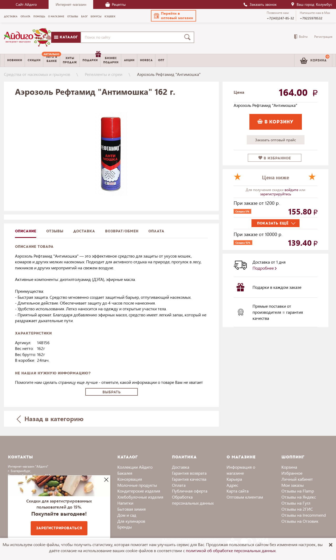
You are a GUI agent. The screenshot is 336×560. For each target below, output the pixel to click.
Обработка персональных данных (193, 500)
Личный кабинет (297, 479)
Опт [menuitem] (161, 60)
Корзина (289, 467)
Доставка (180, 467)
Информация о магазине (241, 470)
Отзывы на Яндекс (298, 497)
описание (25, 231)
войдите (292, 189)
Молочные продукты (137, 485)
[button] (173, 16)
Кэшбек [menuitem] (110, 16)
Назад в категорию (53, 418)
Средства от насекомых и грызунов (37, 74)
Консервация (129, 479)
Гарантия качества (189, 479)
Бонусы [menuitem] (96, 16)
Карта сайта (238, 491)
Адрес (232, 485)
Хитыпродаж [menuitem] (70, 60)
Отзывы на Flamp (297, 491)
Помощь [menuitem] (39, 16)
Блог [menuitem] (84, 16)
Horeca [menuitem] (146, 60)
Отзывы (54, 231)
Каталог (68, 37)
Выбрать (111, 392)
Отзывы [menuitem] (72, 16)
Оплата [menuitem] (25, 16)
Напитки (125, 503)
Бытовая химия (131, 509)
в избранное (276, 158)
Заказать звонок (263, 4)
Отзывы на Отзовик (299, 521)
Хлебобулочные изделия (140, 497)
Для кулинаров (131, 521)
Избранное (291, 473)
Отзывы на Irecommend (303, 515)
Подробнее (264, 268)
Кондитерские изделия (138, 491)
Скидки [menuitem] (34, 60)
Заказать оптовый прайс (275, 139)
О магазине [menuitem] (56, 16)
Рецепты (119, 4)
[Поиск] (188, 37)
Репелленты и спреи (103, 74)
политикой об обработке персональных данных (231, 550)
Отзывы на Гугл (295, 503)
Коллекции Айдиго (135, 467)
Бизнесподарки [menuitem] (110, 60)
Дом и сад (126, 515)
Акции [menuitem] (129, 60)
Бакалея (124, 473)
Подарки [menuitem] (90, 60)
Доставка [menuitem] (11, 16)
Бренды (124, 527)
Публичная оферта (189, 491)
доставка (84, 231)
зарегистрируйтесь (275, 193)
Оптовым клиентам (245, 497)
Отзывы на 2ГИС (297, 509)
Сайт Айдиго (26, 4)
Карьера (234, 479)
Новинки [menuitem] (14, 60)
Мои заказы (292, 485)
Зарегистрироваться (59, 528)
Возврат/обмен (121, 231)
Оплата (156, 231)
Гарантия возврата (189, 473)
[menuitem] (51, 60)
